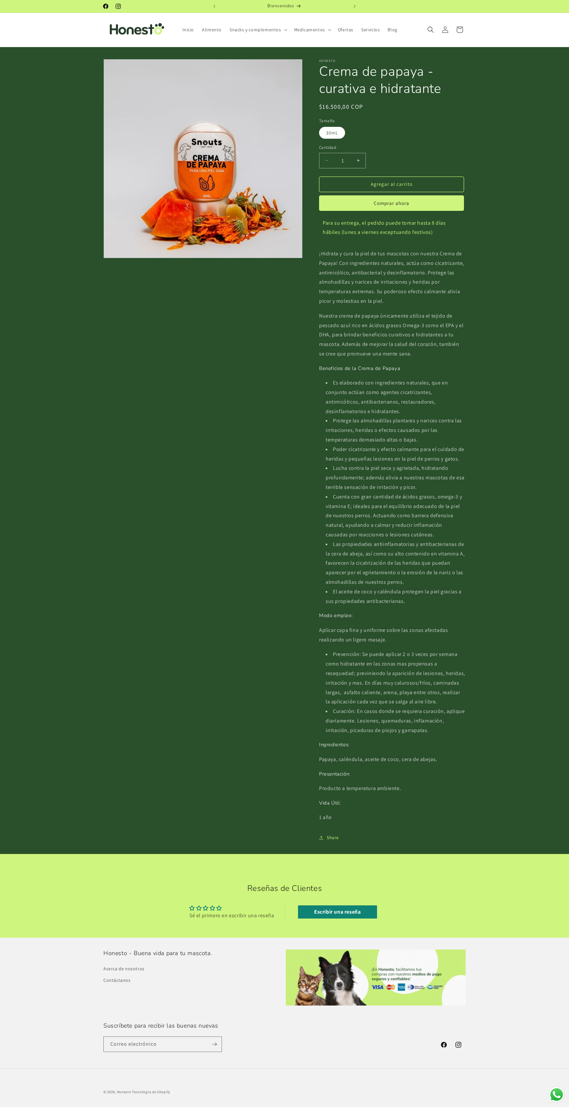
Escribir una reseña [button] (337, 911)
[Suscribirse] (214, 1044)
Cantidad (327, 147)
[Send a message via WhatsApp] (557, 1095)
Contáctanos (117, 980)
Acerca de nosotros (124, 968)
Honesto (124, 1092)
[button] (258, 30)
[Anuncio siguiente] (354, 6)
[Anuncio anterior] (214, 6)
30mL (332, 133)
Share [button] (333, 837)
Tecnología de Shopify (151, 1092)
